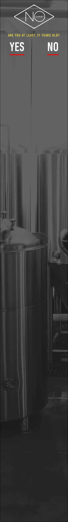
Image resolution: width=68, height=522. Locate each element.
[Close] (66, 3)
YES (17, 48)
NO (53, 48)
